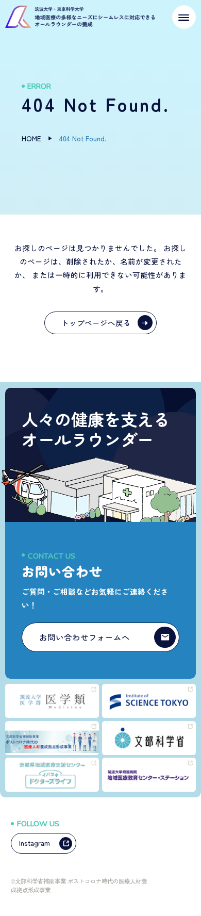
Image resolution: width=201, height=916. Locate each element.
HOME (31, 138)
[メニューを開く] (184, 17)
